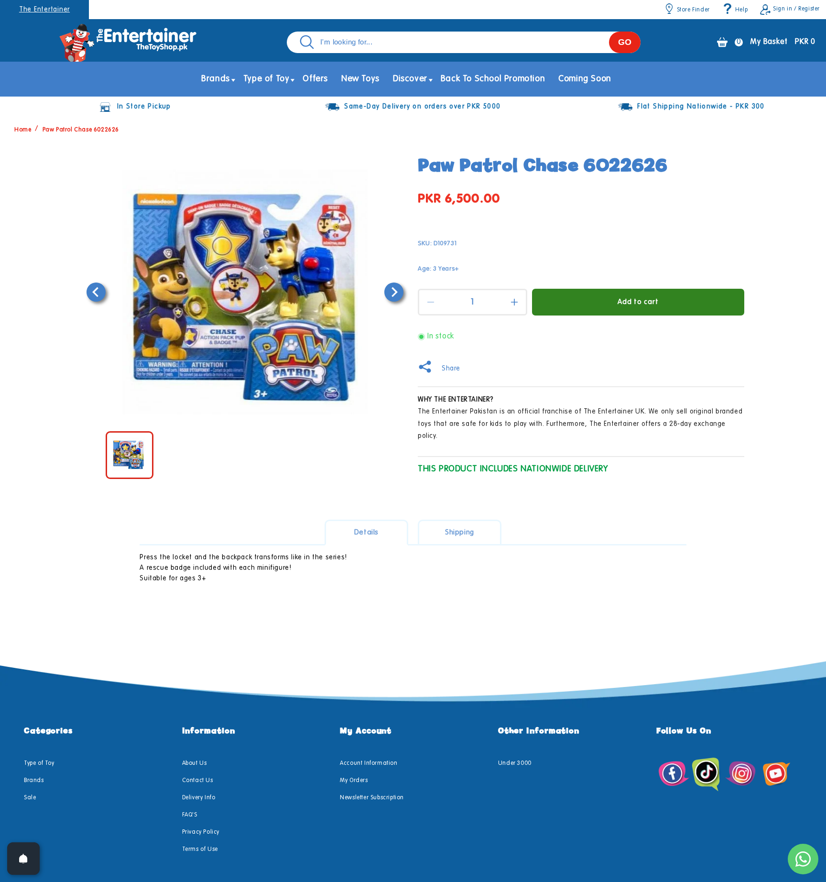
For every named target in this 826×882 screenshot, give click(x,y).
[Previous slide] (96, 292)
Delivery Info (199, 798)
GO (624, 42)
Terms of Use (200, 849)
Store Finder (693, 10)
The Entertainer (44, 9)
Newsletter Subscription (372, 798)
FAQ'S (189, 815)
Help (741, 10)
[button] (216, 79)
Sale (30, 798)
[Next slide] (393, 292)
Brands (34, 781)
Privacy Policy (200, 832)
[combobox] (464, 42)
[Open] (23, 858)
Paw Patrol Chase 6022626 (81, 130)
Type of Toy (39, 763)
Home (22, 130)
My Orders (354, 781)
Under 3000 (515, 763)
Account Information (368, 763)
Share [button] (451, 368)
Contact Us (197, 781)
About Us (194, 763)
